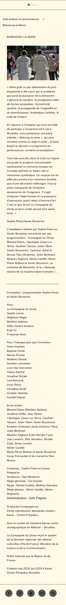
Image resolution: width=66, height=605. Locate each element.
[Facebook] (8, 593)
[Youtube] (31, 593)
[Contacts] (53, 593)
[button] (11, 63)
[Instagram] (19, 593)
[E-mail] (42, 593)
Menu (35, 4)
